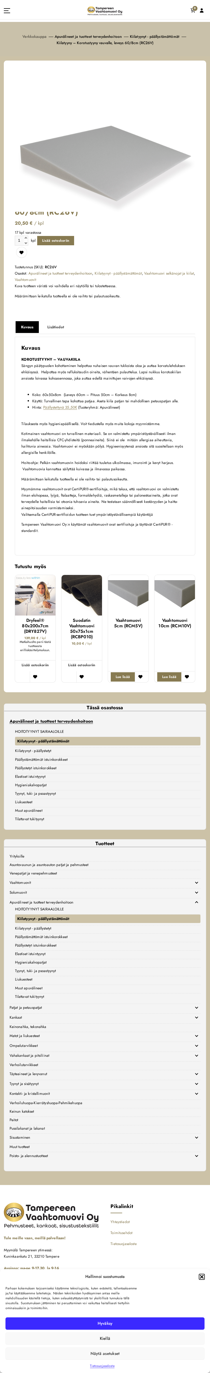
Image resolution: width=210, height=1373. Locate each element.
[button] (202, 1277)
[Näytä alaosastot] (196, 882)
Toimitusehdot (121, 1232)
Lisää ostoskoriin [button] (35, 665)
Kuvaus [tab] (27, 327)
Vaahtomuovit (25, 279)
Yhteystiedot (120, 1221)
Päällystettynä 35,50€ (60, 407)
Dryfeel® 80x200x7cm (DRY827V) (35, 626)
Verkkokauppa (34, 36)
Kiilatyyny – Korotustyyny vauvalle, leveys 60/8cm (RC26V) (105, 42)
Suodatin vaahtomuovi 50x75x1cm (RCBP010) (82, 629)
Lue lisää (123, 676)
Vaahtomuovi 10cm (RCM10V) (174, 623)
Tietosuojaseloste (102, 1365)
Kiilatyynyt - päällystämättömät (154, 36)
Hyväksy (105, 1323)
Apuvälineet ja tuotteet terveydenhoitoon (88, 36)
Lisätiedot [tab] (55, 327)
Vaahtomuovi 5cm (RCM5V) (128, 623)
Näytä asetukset (105, 1354)
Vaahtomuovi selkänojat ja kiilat (169, 273)
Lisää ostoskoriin (55, 240)
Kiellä (105, 1338)
